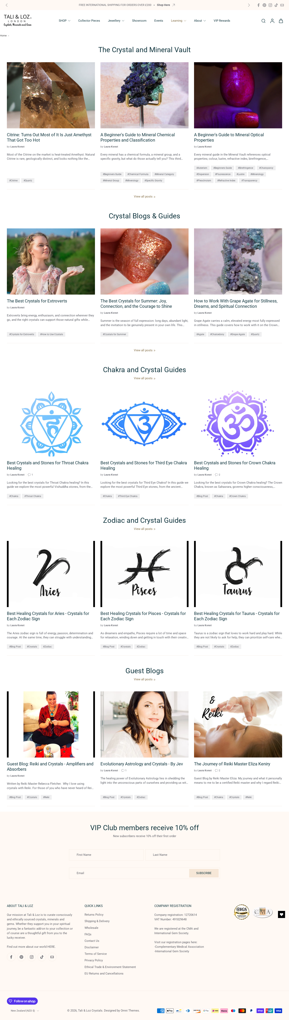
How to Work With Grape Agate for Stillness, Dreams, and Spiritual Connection (235, 304)
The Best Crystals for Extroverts (37, 301)
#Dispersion (202, 174)
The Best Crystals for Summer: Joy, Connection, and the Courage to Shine (136, 304)
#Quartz (28, 180)
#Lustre (240, 174)
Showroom (139, 20)
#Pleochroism (203, 180)
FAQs (88, 934)
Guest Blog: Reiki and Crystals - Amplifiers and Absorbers (50, 766)
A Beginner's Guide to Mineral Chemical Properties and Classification (137, 137)
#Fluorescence (222, 174)
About (198, 20)
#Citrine (13, 180)
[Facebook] (258, 5)
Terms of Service (96, 954)
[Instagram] (270, 5)
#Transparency (249, 180)
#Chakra (13, 496)
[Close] (158, 960)
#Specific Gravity (153, 180)
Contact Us (92, 941)
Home (3, 35)
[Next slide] (248, 5)
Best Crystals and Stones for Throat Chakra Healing (47, 465)
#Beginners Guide (112, 174)
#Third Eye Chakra (127, 496)
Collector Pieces (89, 20)
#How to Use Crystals (51, 334)
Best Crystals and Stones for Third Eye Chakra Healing (143, 465)
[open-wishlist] (281, 914)
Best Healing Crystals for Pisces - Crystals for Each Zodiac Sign (143, 616)
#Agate (200, 334)
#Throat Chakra (32, 496)
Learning (176, 20)
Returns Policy (94, 915)
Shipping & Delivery (97, 921)
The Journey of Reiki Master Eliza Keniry (232, 763)
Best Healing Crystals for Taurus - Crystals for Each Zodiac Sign (237, 616)
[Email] (282, 5)
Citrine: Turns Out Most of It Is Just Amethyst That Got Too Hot (49, 137)
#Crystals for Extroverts (21, 334)
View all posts (143, 196)
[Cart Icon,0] (280, 21)
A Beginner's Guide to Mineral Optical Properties (229, 137)
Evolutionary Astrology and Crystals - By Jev (141, 763)
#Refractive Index (226, 180)
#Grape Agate (237, 334)
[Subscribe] (74, 1003)
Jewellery (114, 20)
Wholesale (91, 928)
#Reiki (46, 797)
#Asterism (201, 168)
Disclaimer (92, 947)
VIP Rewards (222, 20)
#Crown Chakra (237, 496)
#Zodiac (47, 646)
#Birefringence (245, 168)
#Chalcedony (217, 334)
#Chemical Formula (137, 174)
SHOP (62, 20)
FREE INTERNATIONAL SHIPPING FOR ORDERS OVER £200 (115, 4)
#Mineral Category (164, 174)
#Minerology (131, 180)
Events (158, 20)
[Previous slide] (6, 5)
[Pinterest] (264, 5)
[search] (263, 21)
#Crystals (32, 646)
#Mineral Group (111, 180)
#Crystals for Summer (114, 334)
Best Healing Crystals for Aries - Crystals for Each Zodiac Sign (48, 616)
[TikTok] (276, 5)
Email (23, 1003)
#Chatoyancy (266, 168)
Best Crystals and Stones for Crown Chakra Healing (234, 465)
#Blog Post (202, 496)
